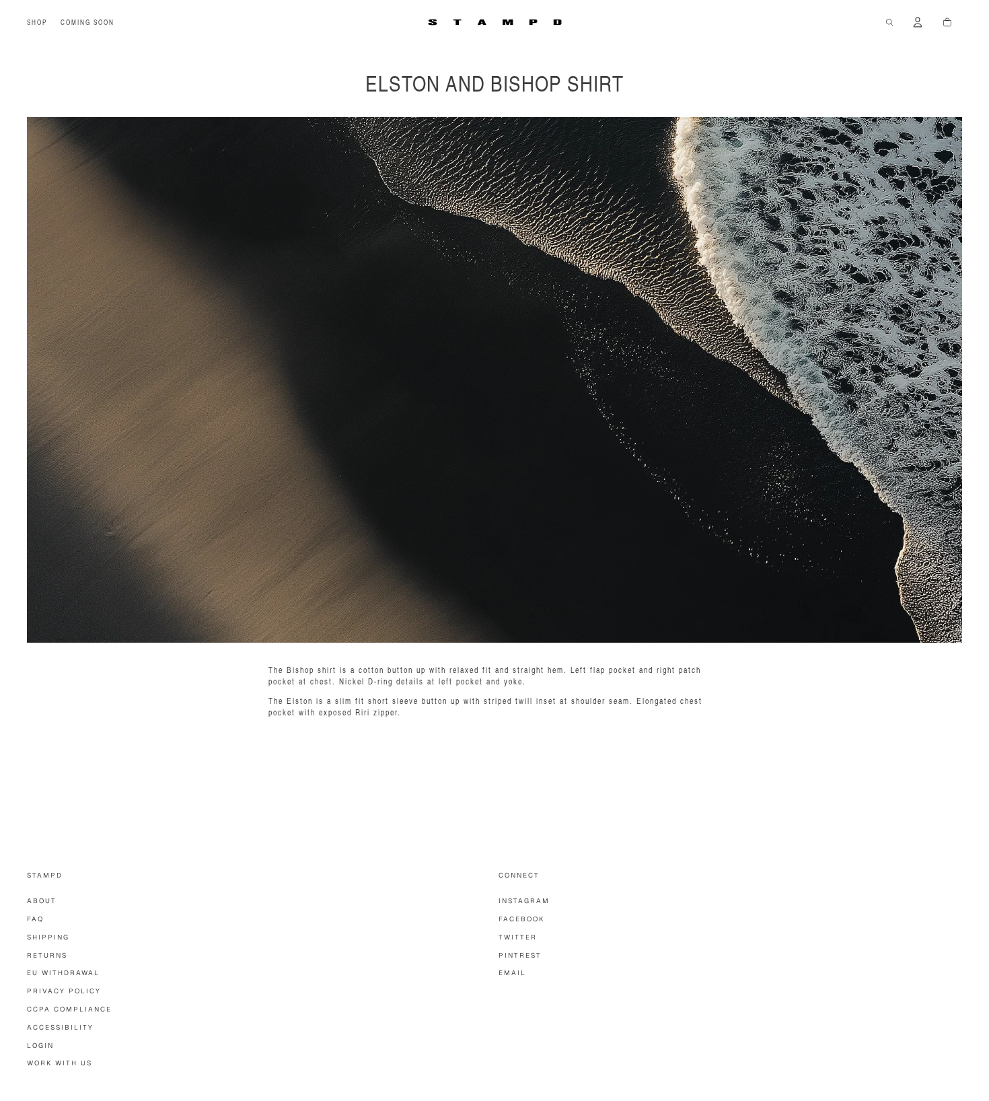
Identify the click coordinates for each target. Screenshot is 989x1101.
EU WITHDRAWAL (63, 972)
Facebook (521, 919)
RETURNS (47, 955)
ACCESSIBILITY (60, 1027)
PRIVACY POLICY (64, 991)
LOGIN (40, 1045)
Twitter (518, 937)
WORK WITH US (59, 1063)
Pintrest (520, 955)
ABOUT (42, 900)
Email (512, 972)
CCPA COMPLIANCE (69, 1009)
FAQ (35, 919)
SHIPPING (48, 937)
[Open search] (889, 22)
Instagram (524, 900)
